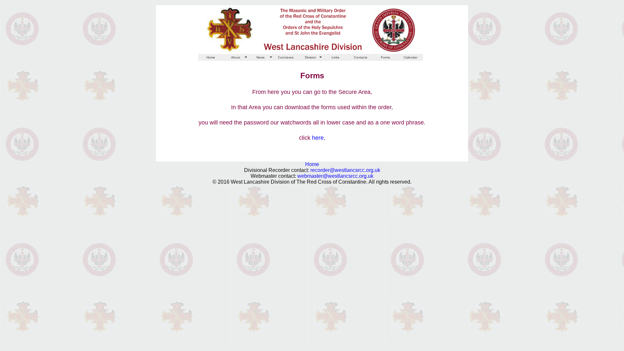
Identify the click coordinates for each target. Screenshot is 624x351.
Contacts (360, 57)
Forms (385, 57)
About (235, 57)
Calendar (410, 57)
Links (335, 57)
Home (210, 57)
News (260, 57)
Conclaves (285, 57)
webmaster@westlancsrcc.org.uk (335, 176)
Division (310, 57)
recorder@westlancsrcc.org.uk (345, 170)
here (318, 138)
